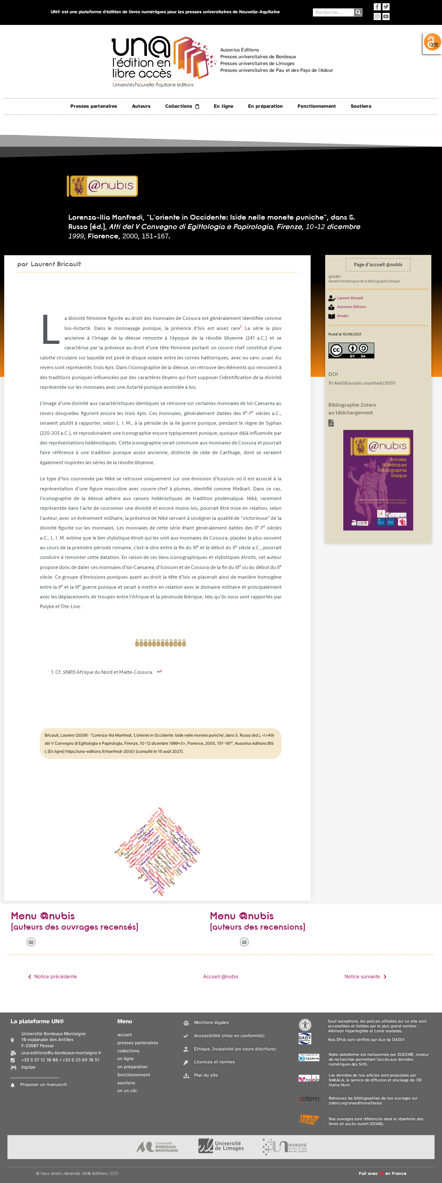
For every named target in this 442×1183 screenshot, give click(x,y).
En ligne (223, 106)
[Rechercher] (358, 12)
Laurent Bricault (56, 264)
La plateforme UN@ (37, 1022)
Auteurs (141, 106)
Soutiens (361, 106)
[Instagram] (377, 16)
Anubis (342, 315)
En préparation (265, 106)
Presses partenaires (94, 106)
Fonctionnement (317, 106)
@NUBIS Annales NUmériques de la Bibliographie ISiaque (364, 279)
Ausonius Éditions (351, 306)
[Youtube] (386, 16)
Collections (178, 106)
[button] (31, 942)
